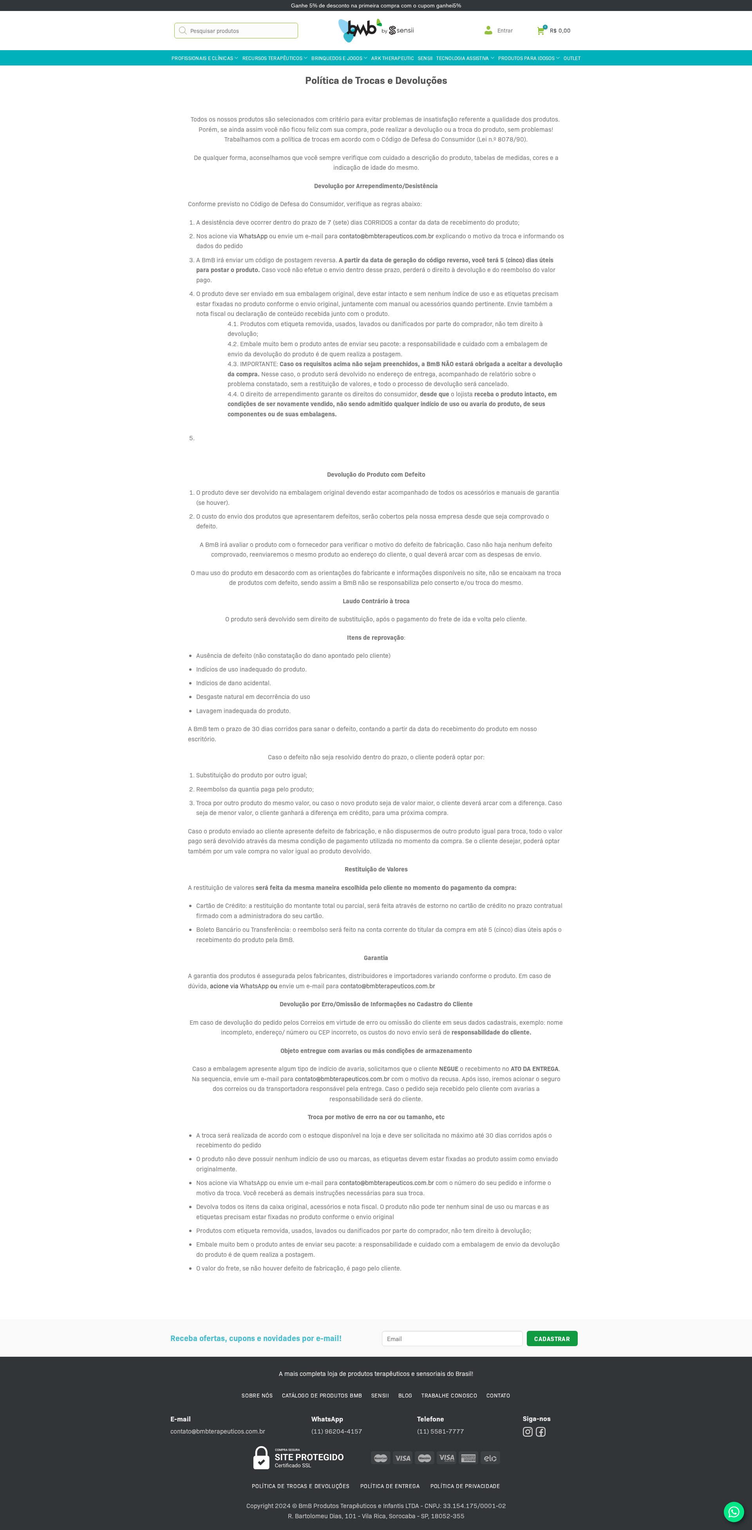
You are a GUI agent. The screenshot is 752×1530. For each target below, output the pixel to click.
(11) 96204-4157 (336, 1431)
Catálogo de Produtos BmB (322, 1395)
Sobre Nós (257, 1395)
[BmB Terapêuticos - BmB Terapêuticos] (376, 30)
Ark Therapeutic (392, 57)
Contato (498, 1395)
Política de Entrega (389, 1485)
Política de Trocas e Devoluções (300, 1485)
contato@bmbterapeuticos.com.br (386, 236)
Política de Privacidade (465, 1485)
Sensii (425, 57)
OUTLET (572, 57)
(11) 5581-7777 (440, 1431)
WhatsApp (253, 236)
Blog (405, 1395)
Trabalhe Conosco (449, 1395)
